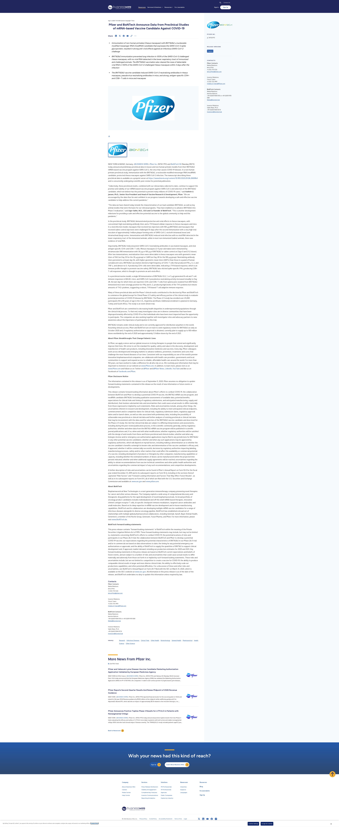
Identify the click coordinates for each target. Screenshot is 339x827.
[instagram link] (216, 819)
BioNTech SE (176, 164)
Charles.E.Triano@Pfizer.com (117, 606)
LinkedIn (168, 368)
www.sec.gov (140, 571)
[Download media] (109, 136)
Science (121, 643)
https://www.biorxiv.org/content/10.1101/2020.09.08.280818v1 (173, 178)
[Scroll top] (332, 774)
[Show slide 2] (138, 150)
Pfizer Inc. (153, 164)
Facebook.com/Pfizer (126, 371)
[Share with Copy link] (131, 35)
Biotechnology (165, 640)
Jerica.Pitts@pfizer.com (115, 593)
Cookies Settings (253, 823)
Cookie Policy (94, 823)
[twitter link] (199, 819)
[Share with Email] (127, 35)
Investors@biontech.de (115, 633)
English (210, 51)
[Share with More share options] (135, 35)
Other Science (130, 643)
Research (122, 640)
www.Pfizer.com (147, 366)
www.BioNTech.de (119, 519)
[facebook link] (212, 819)
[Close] (331, 824)
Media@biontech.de (114, 621)
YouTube (176, 368)
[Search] (220, 2)
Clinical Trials (145, 640)
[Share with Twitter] (119, 35)
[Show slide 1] (117, 150)
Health (196, 640)
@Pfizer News (158, 368)
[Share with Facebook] (123, 35)
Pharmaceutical (187, 640)
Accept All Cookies (267, 823)
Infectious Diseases (133, 640)
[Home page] (119, 7)
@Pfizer (146, 368)
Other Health (155, 640)
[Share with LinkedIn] (116, 35)
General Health (176, 640)
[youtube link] (207, 819)
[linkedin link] (203, 819)
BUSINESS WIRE (141, 164)
